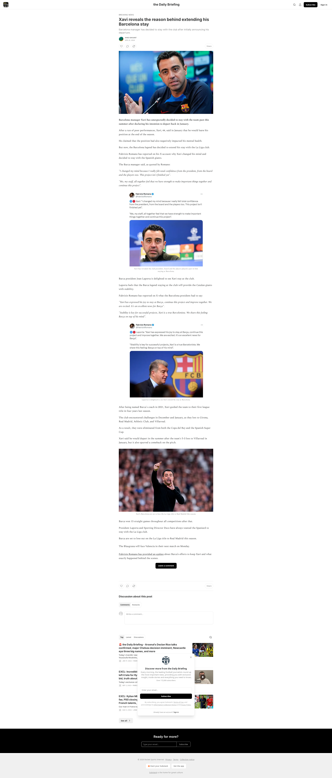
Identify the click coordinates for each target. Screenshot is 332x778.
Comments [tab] (125, 605)
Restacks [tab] (136, 605)
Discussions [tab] (139, 637)
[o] (202, 677)
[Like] (121, 46)
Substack (153, 772)
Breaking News (126, 15)
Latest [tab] (128, 637)
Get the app (179, 766)
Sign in (324, 4)
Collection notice (187, 759)
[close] (191, 657)
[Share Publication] (300, 4)
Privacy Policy (185, 705)
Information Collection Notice (165, 705)
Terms (175, 759)
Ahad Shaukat (131, 38)
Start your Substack (159, 766)
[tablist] (130, 604)
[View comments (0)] (127, 46)
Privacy (168, 759)
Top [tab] (121, 637)
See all (124, 720)
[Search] (294, 4)
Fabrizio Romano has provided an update (141, 554)
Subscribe (310, 4)
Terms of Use (179, 702)
